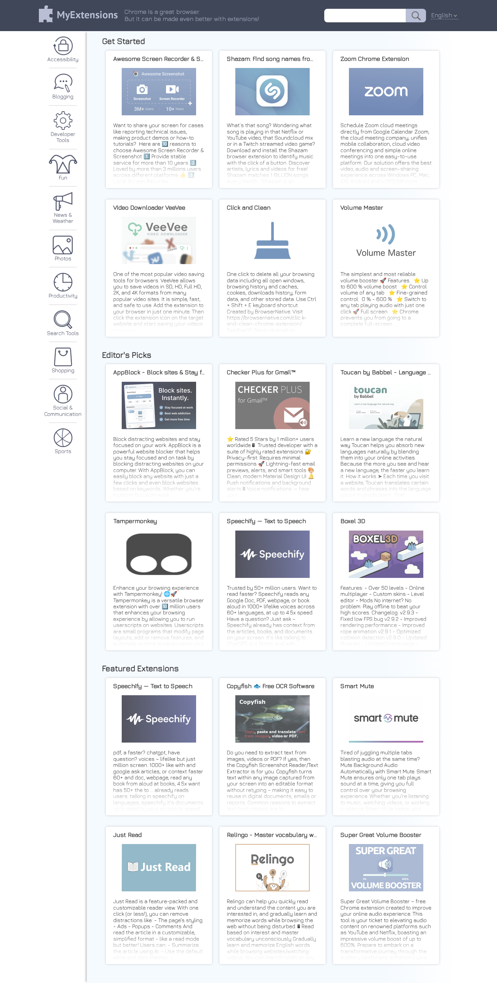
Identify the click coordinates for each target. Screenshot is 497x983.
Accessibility (62, 59)
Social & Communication (62, 410)
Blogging (62, 96)
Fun (63, 177)
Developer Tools (63, 137)
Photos (63, 258)
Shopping (63, 370)
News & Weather (63, 218)
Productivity (63, 295)
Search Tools (63, 333)
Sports (63, 451)
